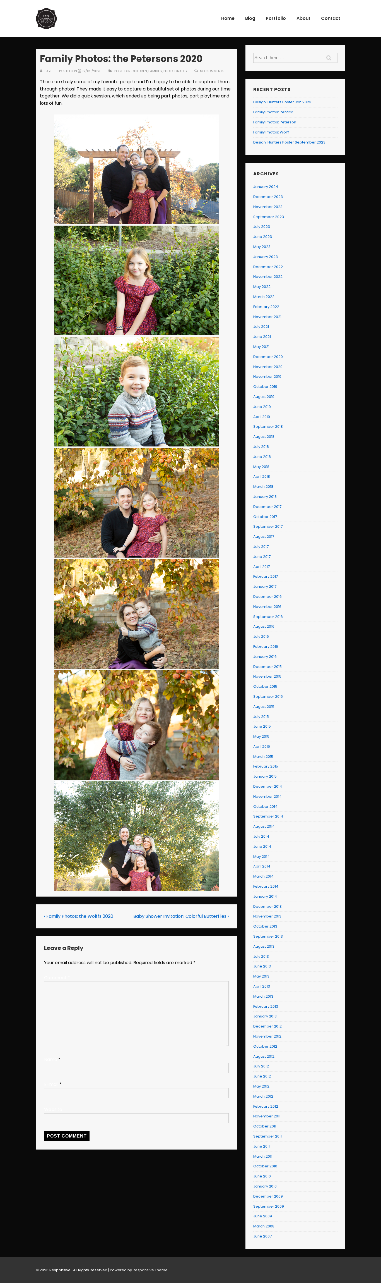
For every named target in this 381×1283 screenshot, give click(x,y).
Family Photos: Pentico (273, 112)
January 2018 (265, 496)
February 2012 (265, 1106)
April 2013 (261, 986)
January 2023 (265, 256)
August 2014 (264, 826)
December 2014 (267, 786)
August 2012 (263, 1056)
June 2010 (262, 1176)
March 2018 (263, 486)
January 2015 (265, 776)
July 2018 (261, 446)
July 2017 (261, 546)
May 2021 (261, 346)
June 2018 (262, 456)
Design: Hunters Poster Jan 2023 (282, 102)
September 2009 (268, 1206)
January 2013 (265, 1016)
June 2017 (262, 556)
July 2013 (261, 956)
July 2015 (261, 716)
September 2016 (268, 616)
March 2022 (263, 296)
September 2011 (267, 1136)
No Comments (212, 71)
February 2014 (265, 886)
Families (155, 71)
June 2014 (262, 846)
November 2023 (268, 206)
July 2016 (261, 636)
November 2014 (267, 796)
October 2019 (265, 386)
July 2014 (261, 836)
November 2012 (267, 1036)
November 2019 (267, 376)
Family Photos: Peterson (274, 122)
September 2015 (268, 696)
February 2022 (266, 306)
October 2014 (265, 806)
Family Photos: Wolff (271, 132)
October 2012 (265, 1046)
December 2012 (267, 1026)
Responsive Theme (150, 1270)
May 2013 (261, 976)
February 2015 (265, 766)
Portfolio (276, 18)
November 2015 (267, 676)
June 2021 (262, 336)
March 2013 (263, 996)
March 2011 (262, 1156)
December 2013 (267, 906)
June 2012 (262, 1076)
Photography (175, 71)
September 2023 (268, 216)
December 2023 (268, 196)
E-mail (51, 1084)
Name (50, 1059)
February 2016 (265, 646)
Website (53, 1109)
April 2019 (261, 416)
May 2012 (261, 1086)
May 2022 (262, 286)
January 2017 (264, 586)
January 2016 (265, 656)
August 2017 (263, 536)
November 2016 (267, 606)
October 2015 (265, 686)
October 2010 (265, 1166)
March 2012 (263, 1096)
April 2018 (261, 476)
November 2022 (268, 276)
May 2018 (261, 466)
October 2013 (265, 926)
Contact (330, 18)
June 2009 (262, 1216)
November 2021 (267, 316)
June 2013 (262, 966)
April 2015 (261, 746)
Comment (57, 977)
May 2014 (261, 856)
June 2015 (262, 726)
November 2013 (267, 916)
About (303, 18)
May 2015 (261, 736)
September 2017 (268, 526)
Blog (250, 18)
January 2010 (265, 1186)
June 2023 (262, 236)
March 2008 (263, 1226)
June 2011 (261, 1146)
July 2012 (261, 1066)
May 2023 (262, 246)
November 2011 (266, 1116)
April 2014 (261, 866)
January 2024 (265, 186)
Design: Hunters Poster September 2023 (289, 142)
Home (228, 18)
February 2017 (265, 576)
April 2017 (261, 566)
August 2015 (263, 706)
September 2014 (268, 816)
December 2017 (267, 506)
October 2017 (265, 516)
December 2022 (268, 266)
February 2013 (265, 1006)
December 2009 (268, 1196)
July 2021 (261, 326)
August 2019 (263, 396)
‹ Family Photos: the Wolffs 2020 (78, 916)
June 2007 (262, 1236)
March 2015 (263, 756)
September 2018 (268, 426)
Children (139, 71)
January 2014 (265, 896)
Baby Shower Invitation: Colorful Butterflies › (181, 916)
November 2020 (268, 366)
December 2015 (267, 666)
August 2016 (263, 626)
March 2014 (263, 876)
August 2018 (263, 436)
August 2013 (263, 946)
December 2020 (268, 356)
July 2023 (261, 226)
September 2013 (268, 936)
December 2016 (267, 596)
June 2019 (262, 406)
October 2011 (264, 1126)
